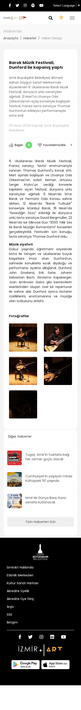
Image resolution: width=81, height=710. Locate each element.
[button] (50, 18)
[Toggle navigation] (72, 17)
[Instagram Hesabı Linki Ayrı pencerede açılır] (25, 5)
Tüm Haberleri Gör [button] (40, 522)
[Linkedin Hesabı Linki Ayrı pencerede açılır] (52, 637)
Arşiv (10, 606)
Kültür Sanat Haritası (22, 583)
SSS (9, 614)
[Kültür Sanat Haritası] (61, 18)
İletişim (12, 622)
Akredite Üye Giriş (20, 599)
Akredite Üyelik (18, 591)
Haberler (29, 38)
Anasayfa (10, 38)
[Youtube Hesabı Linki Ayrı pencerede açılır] (41, 5)
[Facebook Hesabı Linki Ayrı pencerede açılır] (10, 5)
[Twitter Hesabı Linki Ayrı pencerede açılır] (17, 5)
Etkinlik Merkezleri (20, 575)
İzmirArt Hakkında (20, 567)
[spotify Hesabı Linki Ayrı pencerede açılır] (33, 5)
